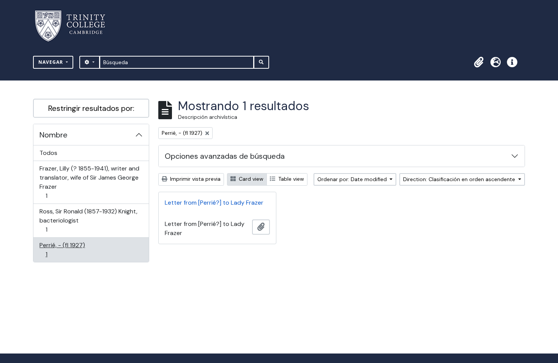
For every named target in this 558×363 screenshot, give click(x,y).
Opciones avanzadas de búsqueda (225, 156)
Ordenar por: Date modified (352, 179)
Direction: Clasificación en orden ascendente (460, 179)
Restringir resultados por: (91, 108)
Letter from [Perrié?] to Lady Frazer (214, 203)
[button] (478, 62)
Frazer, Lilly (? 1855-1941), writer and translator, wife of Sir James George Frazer (89, 182)
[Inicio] (75, 26)
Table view (290, 178)
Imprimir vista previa (195, 178)
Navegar (51, 62)
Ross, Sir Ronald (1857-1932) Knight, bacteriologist (88, 220)
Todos (48, 153)
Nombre (53, 135)
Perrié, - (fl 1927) (62, 249)
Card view (250, 178)
